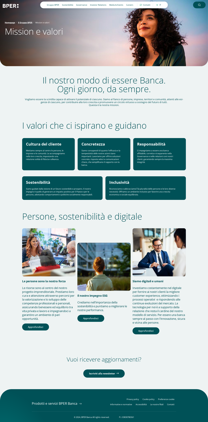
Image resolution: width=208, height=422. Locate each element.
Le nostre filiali (156, 404)
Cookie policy (148, 399)
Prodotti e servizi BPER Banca (55, 403)
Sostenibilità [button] (67, 5)
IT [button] (160, 5)
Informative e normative (121, 404)
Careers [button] (129, 5)
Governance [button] (81, 5)
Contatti (146, 5)
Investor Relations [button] (98, 5)
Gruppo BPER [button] (53, 5)
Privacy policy (133, 399)
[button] (199, 5)
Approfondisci (35, 327)
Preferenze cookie (166, 399)
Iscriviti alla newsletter (102, 373)
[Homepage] (12, 5)
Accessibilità (141, 404)
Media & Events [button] (116, 5)
